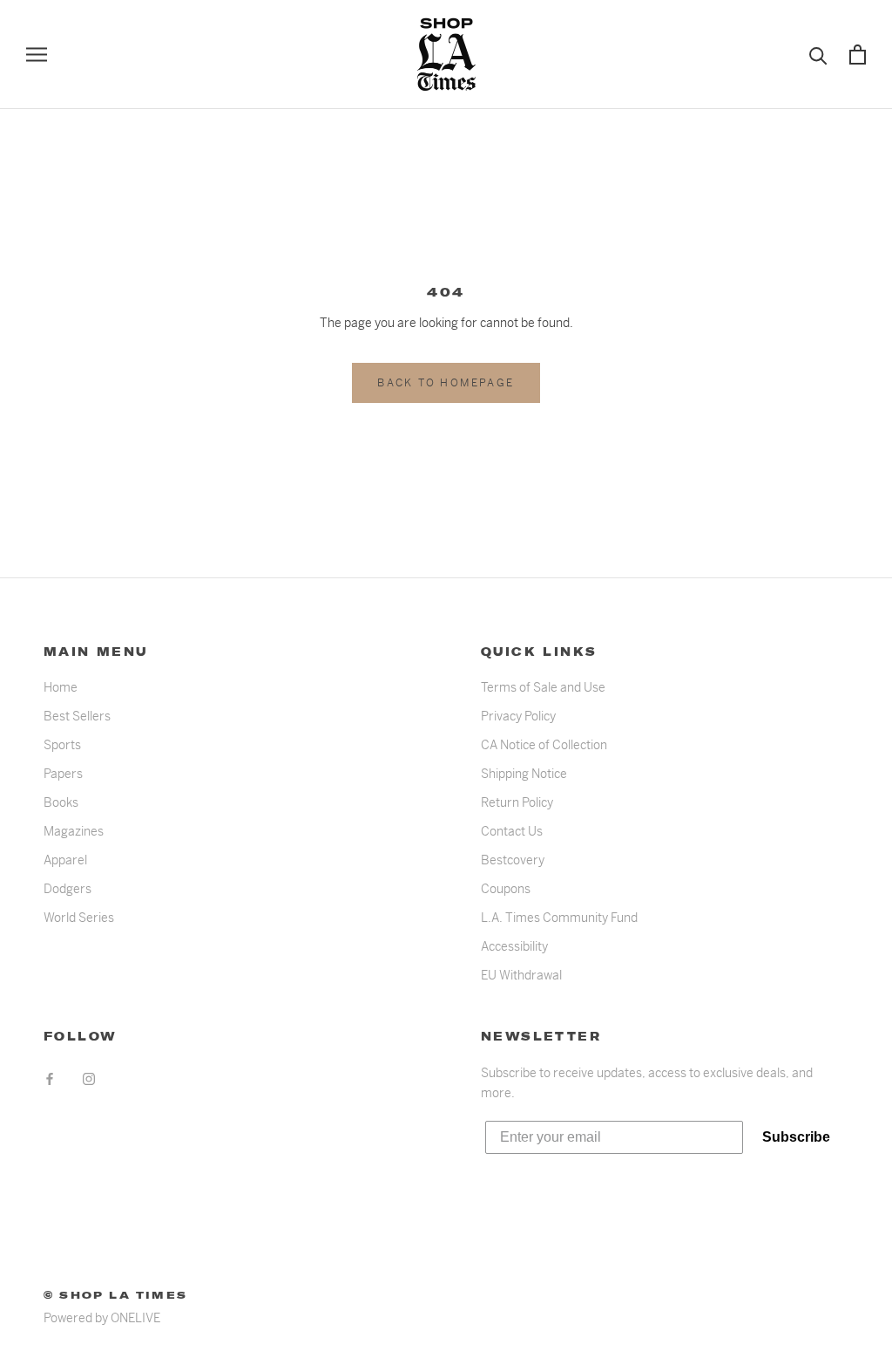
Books (61, 802)
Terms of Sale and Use (543, 687)
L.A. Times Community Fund (559, 917)
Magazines (74, 831)
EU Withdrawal (521, 975)
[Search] (818, 54)
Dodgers (67, 889)
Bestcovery (512, 860)
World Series (79, 917)
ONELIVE (135, 1318)
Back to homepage (445, 383)
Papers (63, 773)
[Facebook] (50, 1078)
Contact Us (512, 831)
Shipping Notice (524, 773)
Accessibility (514, 946)
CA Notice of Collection (544, 745)
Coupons (505, 889)
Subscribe (796, 1137)
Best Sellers (77, 716)
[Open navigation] (36, 54)
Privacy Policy (518, 716)
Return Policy (517, 802)
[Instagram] (89, 1078)
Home (61, 687)
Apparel (65, 860)
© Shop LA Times (115, 1295)
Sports (62, 745)
